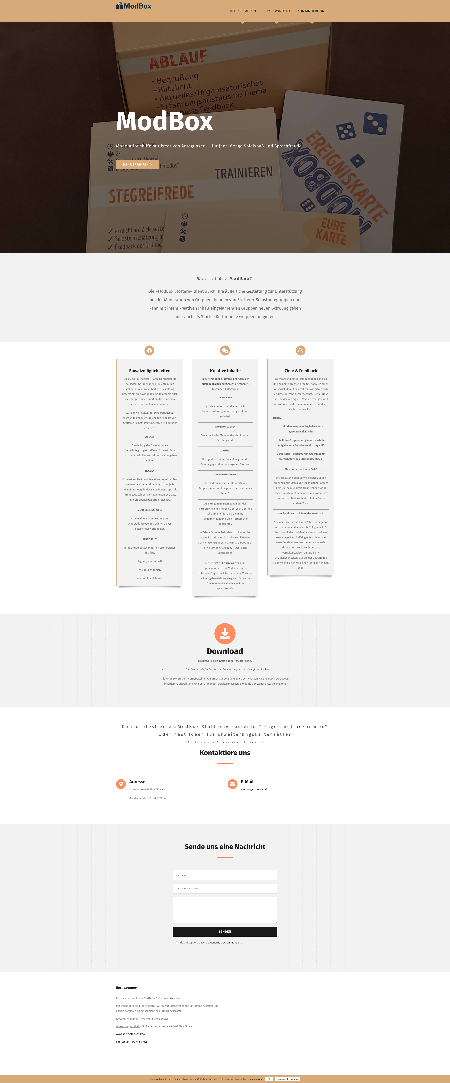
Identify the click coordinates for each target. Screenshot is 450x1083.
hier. (267, 669)
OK (269, 1079)
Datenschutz (139, 1041)
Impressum (122, 1041)
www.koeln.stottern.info (130, 1034)
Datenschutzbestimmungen (224, 942)
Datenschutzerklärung (287, 1079)
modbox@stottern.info (254, 789)
